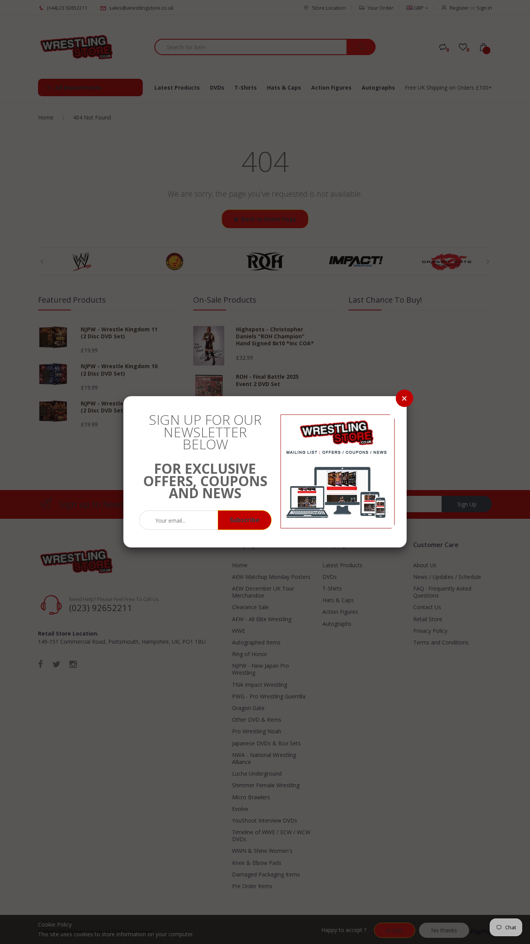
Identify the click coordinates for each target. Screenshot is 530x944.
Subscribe (245, 520)
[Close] (404, 398)
